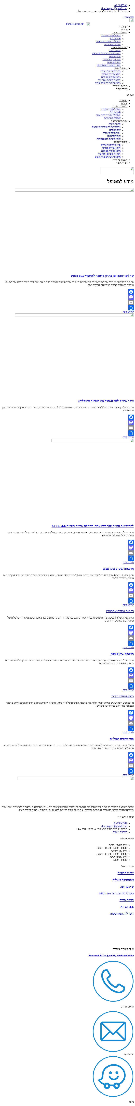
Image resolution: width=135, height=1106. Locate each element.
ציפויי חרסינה (114, 62)
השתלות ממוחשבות (111, 35)
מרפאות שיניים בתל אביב (108, 83)
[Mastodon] (67, 297)
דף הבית (123, 26)
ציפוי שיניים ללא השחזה (109, 65)
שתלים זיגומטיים (112, 44)
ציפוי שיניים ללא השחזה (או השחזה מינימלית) (106, 401)
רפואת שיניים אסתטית (109, 80)
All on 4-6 (115, 38)
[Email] (67, 302)
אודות (124, 29)
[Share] (67, 307)
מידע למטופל (120, 68)
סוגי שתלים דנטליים (111, 71)
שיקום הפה (115, 56)
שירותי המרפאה (119, 47)
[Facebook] (67, 292)
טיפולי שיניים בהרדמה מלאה (106, 53)
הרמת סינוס (115, 50)
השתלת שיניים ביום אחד (108, 41)
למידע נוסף (128, 311)
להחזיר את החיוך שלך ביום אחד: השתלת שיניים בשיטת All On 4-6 (93, 526)
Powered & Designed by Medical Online (111, 955)
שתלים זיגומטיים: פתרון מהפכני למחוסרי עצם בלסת (102, 276)
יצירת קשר (121, 89)
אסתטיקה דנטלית (112, 59)
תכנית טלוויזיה (120, 86)
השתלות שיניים (119, 32)
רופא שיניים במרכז (111, 74)
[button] (113, 94)
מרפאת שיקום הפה (111, 77)
